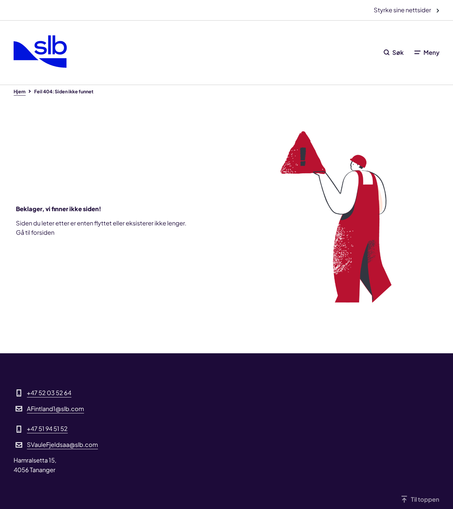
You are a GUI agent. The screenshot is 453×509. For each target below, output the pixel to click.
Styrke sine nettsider (403, 10)
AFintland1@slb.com (55, 408)
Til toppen (425, 499)
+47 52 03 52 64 (49, 392)
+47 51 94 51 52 (47, 428)
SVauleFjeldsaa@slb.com (62, 444)
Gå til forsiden (35, 232)
